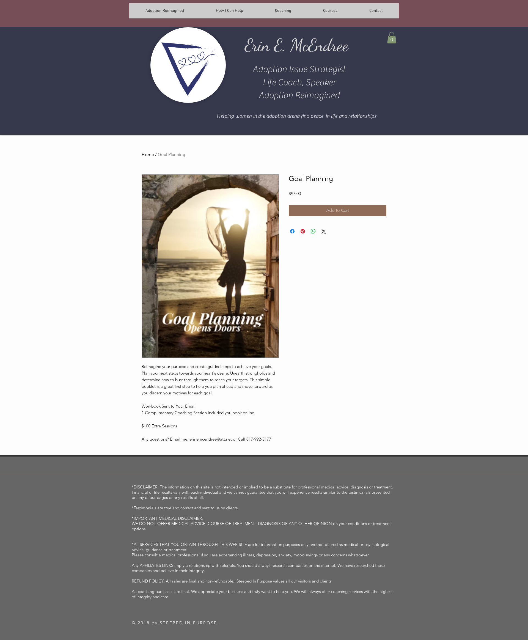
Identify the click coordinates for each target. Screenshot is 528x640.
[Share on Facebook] (292, 231)
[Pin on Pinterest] (302, 231)
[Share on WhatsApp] (313, 231)
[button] (392, 37)
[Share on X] (323, 231)
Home (148, 154)
